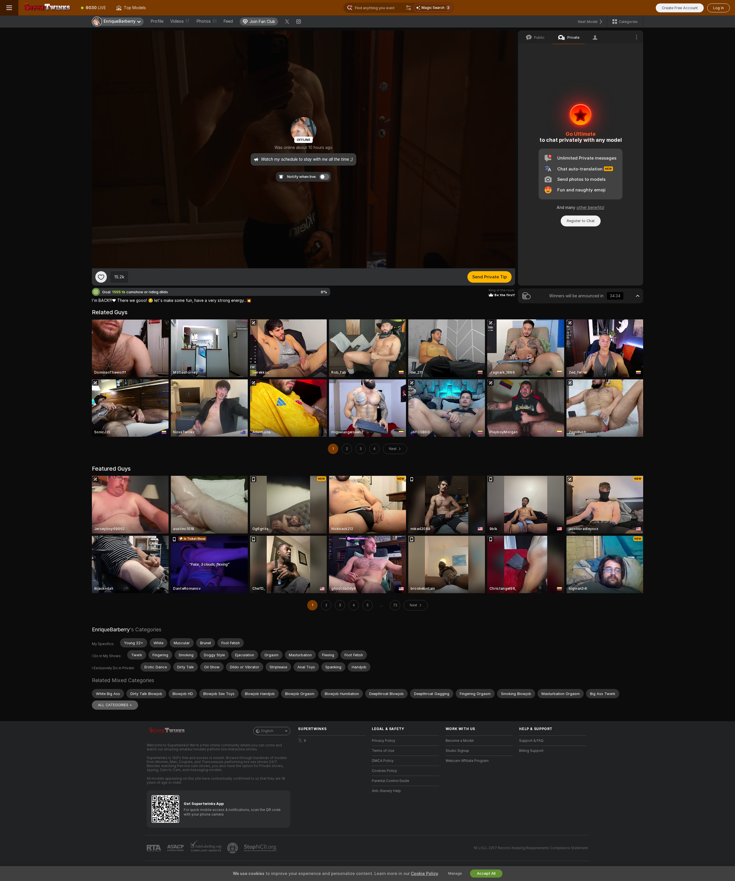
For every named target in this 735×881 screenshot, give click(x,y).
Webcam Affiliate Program (467, 761)
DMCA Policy (383, 761)
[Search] (409, 8)
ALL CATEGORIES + (115, 705)
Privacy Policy (383, 741)
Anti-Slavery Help (386, 791)
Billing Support (531, 751)
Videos (179, 21)
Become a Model (460, 741)
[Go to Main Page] (47, 7)
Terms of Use (383, 751)
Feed (228, 21)
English (267, 731)
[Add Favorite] (101, 277)
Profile (156, 21)
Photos (206, 21)
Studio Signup (457, 751)
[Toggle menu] (9, 7)
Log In (718, 8)
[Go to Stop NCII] (261, 848)
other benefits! (590, 207)
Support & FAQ (531, 741)
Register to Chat (581, 221)
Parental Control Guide (390, 781)
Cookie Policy (424, 873)
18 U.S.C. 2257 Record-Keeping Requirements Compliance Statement (530, 848)
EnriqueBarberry (111, 629)
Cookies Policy (384, 771)
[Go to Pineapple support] (233, 848)
